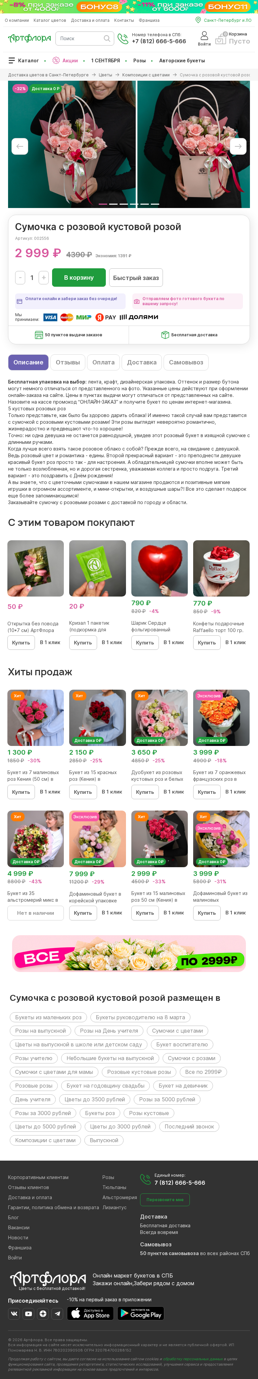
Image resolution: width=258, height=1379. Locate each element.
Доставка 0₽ (87, 740)
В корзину (79, 277)
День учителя (32, 1099)
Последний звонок (189, 1126)
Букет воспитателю (182, 1044)
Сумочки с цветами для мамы (54, 1071)
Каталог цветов (50, 20)
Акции (70, 60)
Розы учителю (33, 1058)
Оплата (103, 362)
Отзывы (68, 362)
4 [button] (134, 204)
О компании (17, 20)
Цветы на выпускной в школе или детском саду (78, 1044)
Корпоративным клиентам (38, 1177)
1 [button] (103, 204)
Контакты (124, 20)
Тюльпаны (114, 1187)
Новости (18, 1237)
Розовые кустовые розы (139, 1071)
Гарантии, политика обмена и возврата (53, 1207)
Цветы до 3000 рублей (120, 1126)
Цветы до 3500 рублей (94, 1099)
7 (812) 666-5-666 (180, 1182)
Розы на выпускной (40, 1030)
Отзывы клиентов (28, 1187)
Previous (19, 146)
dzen (43, 1314)
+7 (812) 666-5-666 (159, 41)
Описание (28, 362)
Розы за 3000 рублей (43, 1113)
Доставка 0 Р (45, 88)
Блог (13, 1217)
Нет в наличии (35, 913)
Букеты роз (100, 1113)
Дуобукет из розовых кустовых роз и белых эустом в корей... (157, 778)
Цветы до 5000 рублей (45, 1126)
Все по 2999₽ (203, 1071)
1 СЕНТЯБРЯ (105, 60)
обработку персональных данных (193, 1359)
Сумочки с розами (191, 1058)
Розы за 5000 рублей (167, 1099)
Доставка (142, 362)
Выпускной (104, 1140)
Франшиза (149, 20)
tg (57, 1314)
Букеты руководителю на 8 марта (140, 1017)
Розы (139, 60)
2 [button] (113, 204)
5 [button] (144, 204)
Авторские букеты (182, 60)
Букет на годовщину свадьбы (105, 1085)
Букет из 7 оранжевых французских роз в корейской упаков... (219, 778)
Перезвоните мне (165, 1199)
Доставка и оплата (90, 20)
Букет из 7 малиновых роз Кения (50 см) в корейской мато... (33, 778)
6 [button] (155, 204)
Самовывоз (186, 362)
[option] (72, 144)
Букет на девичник (183, 1085)
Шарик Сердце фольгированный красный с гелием (152, 629)
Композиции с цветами (45, 1140)
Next (238, 146)
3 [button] (124, 204)
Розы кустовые (149, 1113)
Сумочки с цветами (177, 1030)
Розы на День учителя (109, 1030)
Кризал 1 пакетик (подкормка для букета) (89, 629)
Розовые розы (33, 1085)
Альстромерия (119, 1197)
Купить (21, 642)
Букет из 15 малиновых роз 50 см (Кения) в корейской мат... (158, 899)
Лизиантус (114, 1207)
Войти (15, 1257)
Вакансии (19, 1227)
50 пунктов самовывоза (169, 1253)
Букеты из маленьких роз (48, 1017)
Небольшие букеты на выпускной (110, 1058)
